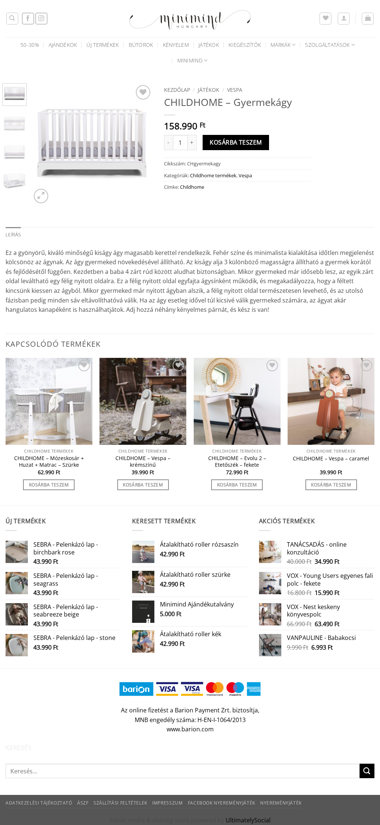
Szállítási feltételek (120, 803)
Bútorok (141, 44)
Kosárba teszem (236, 142)
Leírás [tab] (13, 234)
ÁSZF (82, 803)
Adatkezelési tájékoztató (39, 803)
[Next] (141, 144)
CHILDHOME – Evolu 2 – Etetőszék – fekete (237, 462)
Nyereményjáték (281, 803)
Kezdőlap (177, 89)
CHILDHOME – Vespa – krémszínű (142, 462)
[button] (344, 19)
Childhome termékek (213, 175)
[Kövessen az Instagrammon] (41, 19)
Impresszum (167, 803)
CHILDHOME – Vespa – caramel (331, 458)
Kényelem (176, 44)
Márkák (281, 44)
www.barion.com (190, 729)
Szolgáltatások (327, 44)
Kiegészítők (245, 44)
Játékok (209, 44)
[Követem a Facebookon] (28, 19)
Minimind (190, 60)
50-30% (29, 44)
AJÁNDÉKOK (63, 44)
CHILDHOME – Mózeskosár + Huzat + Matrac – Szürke (49, 462)
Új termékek (102, 44)
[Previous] (43, 144)
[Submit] (367, 771)
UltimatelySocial (248, 820)
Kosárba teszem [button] (49, 485)
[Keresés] (12, 19)
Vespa (234, 89)
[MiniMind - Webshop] (190, 18)
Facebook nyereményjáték (221, 803)
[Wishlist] (325, 19)
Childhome (192, 187)
